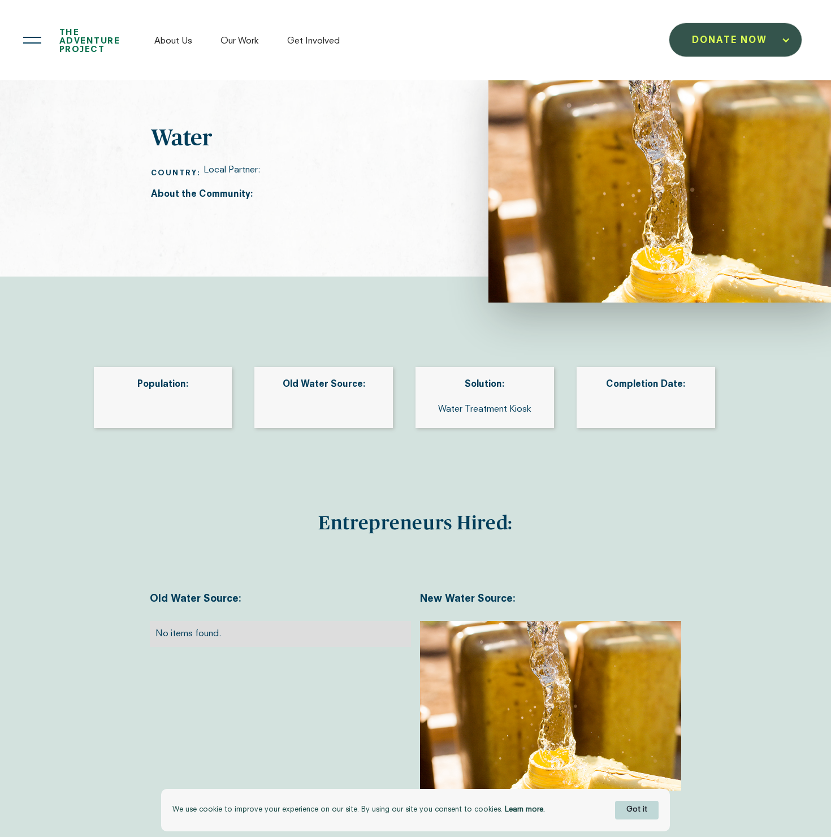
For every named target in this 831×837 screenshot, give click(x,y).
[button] (179, 40)
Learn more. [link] (525, 809)
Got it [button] (636, 809)
